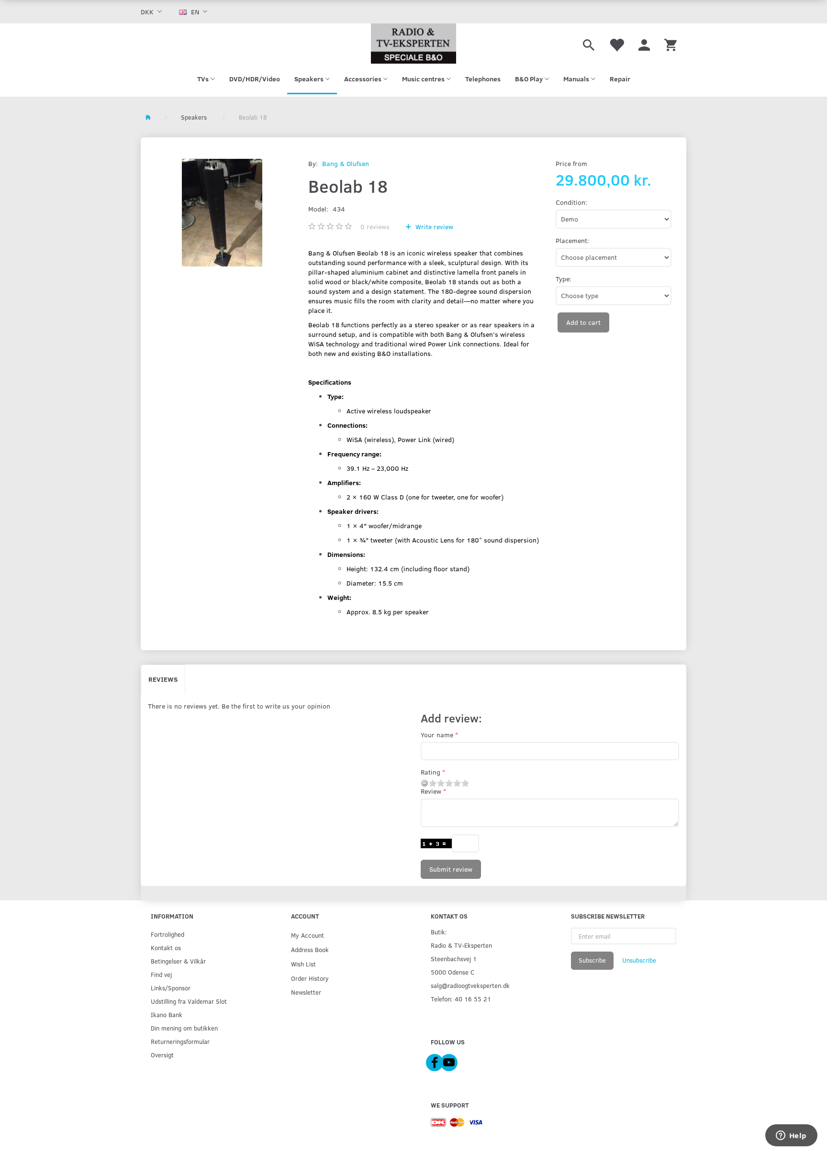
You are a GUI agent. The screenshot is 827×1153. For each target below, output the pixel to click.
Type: (563, 278)
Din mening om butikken (184, 1028)
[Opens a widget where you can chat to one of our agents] (791, 1136)
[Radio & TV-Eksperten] (413, 43)
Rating (430, 771)
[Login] (644, 43)
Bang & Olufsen (345, 163)
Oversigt (162, 1055)
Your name (437, 734)
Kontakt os (166, 947)
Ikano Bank (166, 1014)
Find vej (161, 974)
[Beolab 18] (222, 212)
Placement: (572, 240)
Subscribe (592, 960)
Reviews (163, 679)
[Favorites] (616, 43)
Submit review (450, 869)
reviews (375, 226)
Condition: (571, 202)
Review (431, 791)
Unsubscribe (639, 960)
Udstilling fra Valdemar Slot (189, 1001)
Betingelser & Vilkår (178, 961)
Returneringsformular (180, 1041)
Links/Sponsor (170, 988)
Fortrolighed (167, 934)
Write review (433, 226)
